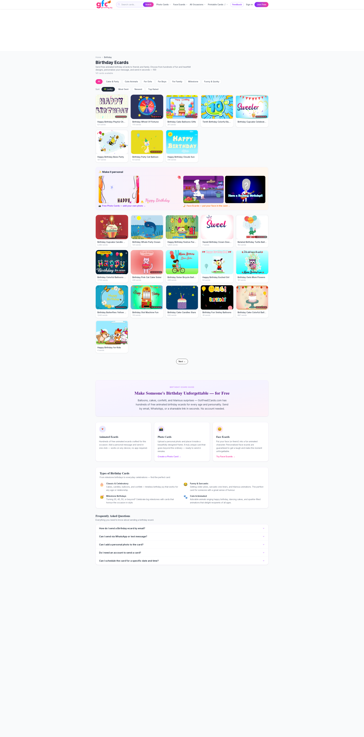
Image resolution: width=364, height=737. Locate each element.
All (99, 81)
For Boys (162, 81)
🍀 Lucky (108, 89)
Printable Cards (215, 4)
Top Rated (153, 89)
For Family (177, 81)
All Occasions (196, 4)
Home (98, 57)
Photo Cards (162, 4)
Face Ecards (179, 4)
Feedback (237, 4)
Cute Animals (131, 81)
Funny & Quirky (211, 81)
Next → (182, 361)
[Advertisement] (181, 30)
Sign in (249, 4)
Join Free (261, 4)
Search (148, 4)
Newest (138, 89)
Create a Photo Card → (169, 456)
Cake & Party (112, 81)
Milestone (193, 81)
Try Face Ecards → (225, 456)
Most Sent (123, 89)
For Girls (148, 81)
